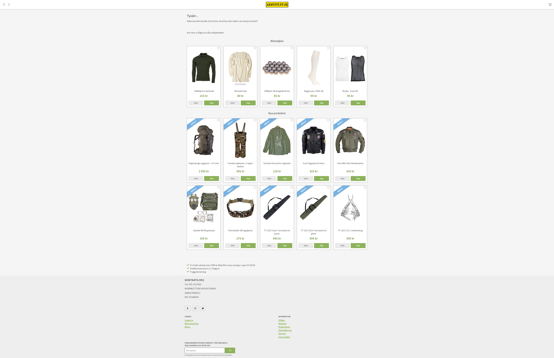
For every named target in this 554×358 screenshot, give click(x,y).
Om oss (282, 333)
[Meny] (3, 4)
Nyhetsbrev (284, 326)
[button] (211, 102)
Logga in (189, 320)
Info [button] (196, 103)
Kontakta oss (285, 330)
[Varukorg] (550, 4)
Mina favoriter (192, 323)
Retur (187, 326)
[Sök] (9, 4)
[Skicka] (230, 350)
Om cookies (284, 337)
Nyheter (282, 323)
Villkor (281, 320)
